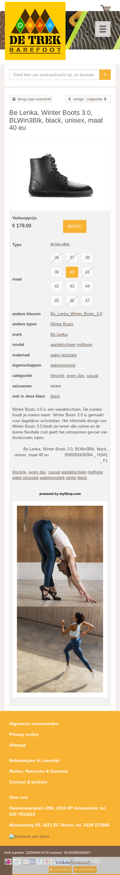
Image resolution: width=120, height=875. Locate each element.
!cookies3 (62, 869)
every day (75, 375)
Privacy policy (24, 734)
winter (71, 477)
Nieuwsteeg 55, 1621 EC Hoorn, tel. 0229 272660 (59, 824)
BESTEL (75, 226)
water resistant (63, 355)
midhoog (84, 344)
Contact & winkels (28, 781)
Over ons (18, 797)
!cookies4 (87, 869)
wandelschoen (63, 344)
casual (92, 375)
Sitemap (17, 745)
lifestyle (57, 375)
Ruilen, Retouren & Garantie (38, 771)
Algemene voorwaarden (34, 723)
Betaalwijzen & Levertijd (34, 760)
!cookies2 (80, 862)
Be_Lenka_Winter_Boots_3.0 (76, 314)
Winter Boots (62, 324)
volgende (94, 99)
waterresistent (62, 365)
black (55, 396)
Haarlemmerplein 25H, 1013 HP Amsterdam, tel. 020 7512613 (57, 811)
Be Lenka (58, 334)
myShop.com (70, 494)
